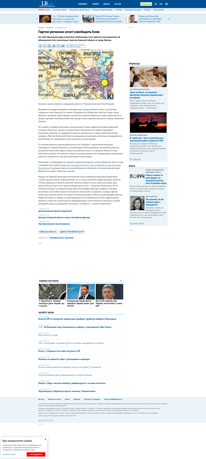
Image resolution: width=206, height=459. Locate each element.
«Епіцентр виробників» (102, 9)
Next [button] (169, 18)
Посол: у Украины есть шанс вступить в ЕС (59, 350)
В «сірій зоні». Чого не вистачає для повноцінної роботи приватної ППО (146, 139)
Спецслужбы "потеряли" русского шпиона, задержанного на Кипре (71, 343)
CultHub (118, 9)
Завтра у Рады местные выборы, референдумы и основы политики (71, 383)
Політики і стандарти (92, 399)
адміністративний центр (72, 232)
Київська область (47, 232)
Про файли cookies (9, 454)
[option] (60, 18)
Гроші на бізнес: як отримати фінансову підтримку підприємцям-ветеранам (147, 95)
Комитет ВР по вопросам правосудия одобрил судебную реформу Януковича (77, 318)
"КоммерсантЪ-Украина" (61, 238)
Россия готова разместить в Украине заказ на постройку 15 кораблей (69, 367)
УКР (161, 4)
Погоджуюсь (36, 454)
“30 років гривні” (59, 9)
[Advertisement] (81, 260)
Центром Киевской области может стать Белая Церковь (64, 217)
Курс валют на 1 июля (48, 335)
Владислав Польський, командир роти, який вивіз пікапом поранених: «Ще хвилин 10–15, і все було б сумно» (150, 21)
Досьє (106, 4)
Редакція (77, 399)
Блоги (96, 4)
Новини (82, 4)
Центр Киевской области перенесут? (55, 211)
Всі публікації (135, 159)
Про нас (41, 399)
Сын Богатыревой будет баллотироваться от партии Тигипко (65, 375)
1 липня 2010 (59, 27)
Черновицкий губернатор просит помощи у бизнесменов (66, 391)
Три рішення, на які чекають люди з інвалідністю (155, 202)
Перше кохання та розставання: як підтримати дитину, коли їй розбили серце (156, 179)
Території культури (133, 9)
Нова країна (158, 9)
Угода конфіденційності (113, 399)
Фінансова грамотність (80, 9)
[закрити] (45, 439)
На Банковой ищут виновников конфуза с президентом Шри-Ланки (75, 326)
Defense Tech (44, 9)
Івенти (67, 399)
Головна (41, 27)
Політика (49, 27)
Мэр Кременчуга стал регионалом (54, 223)
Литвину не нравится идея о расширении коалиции (64, 359)
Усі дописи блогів (137, 223)
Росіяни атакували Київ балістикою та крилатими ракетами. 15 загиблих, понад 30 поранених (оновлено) (65, 20)
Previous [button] (37, 18)
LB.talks (147, 9)
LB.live (117, 4)
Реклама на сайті (54, 399)
